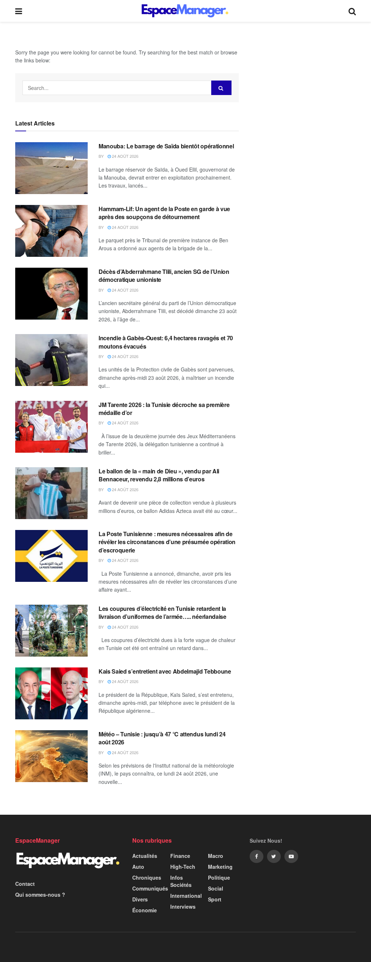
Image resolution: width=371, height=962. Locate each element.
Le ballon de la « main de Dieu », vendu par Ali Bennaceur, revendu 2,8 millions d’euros (159, 475)
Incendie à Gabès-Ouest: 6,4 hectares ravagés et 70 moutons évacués (166, 342)
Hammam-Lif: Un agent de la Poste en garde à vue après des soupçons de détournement (164, 213)
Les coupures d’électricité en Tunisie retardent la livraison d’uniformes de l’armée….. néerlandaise (162, 612)
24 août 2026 (124, 156)
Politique (219, 877)
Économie (144, 910)
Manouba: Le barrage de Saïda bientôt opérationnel (166, 146)
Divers (140, 899)
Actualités (144, 855)
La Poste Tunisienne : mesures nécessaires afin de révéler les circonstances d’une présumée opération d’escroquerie (167, 542)
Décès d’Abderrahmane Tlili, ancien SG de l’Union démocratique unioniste (164, 275)
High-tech (182, 866)
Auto (138, 866)
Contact (25, 883)
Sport (214, 899)
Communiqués (150, 888)
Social (215, 888)
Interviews (183, 906)
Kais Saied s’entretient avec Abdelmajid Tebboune (165, 671)
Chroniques (146, 877)
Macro (215, 855)
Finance (180, 855)
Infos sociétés (181, 881)
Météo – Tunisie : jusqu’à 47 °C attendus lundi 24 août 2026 (162, 738)
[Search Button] (221, 88)
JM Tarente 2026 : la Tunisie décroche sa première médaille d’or (164, 408)
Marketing (220, 866)
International (186, 895)
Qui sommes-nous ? (40, 894)
